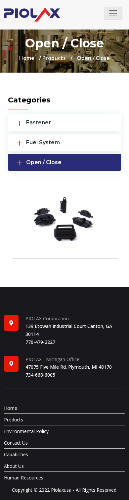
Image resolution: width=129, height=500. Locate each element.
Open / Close (44, 162)
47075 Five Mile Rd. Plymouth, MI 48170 (68, 367)
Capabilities (16, 454)
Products (54, 58)
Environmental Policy (26, 431)
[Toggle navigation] (113, 13)
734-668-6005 (40, 375)
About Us (14, 466)
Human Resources (23, 477)
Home (26, 58)
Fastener (38, 122)
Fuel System (43, 142)
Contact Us (16, 443)
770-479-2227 (40, 342)
